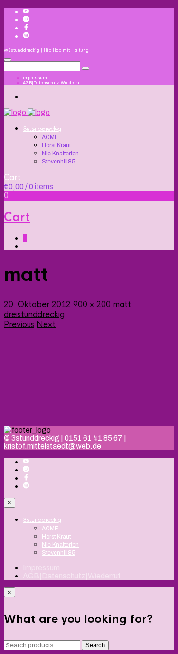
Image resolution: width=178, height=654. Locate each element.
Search (95, 645)
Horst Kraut (56, 145)
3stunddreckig (42, 129)
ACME (50, 137)
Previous (19, 324)
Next (46, 324)
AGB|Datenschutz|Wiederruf (52, 82)
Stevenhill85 (58, 161)
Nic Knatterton (60, 153)
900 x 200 (93, 304)
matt (122, 304)
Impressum (35, 78)
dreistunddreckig (34, 314)
